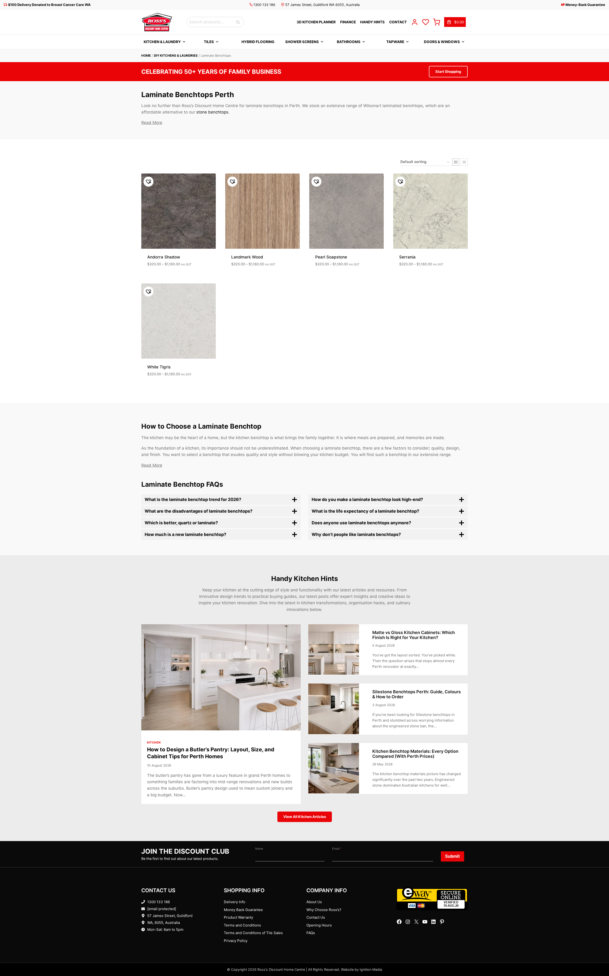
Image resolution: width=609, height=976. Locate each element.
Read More (151, 122)
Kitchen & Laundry (162, 42)
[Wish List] (425, 22)
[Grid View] (455, 162)
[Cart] (436, 22)
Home (146, 55)
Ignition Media (371, 969)
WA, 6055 (155, 922)
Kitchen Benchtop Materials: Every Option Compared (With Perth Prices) (415, 754)
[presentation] (221, 677)
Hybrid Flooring (257, 42)
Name (259, 848)
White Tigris (159, 367)
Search (239, 22)
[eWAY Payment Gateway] (432, 898)
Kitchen (154, 742)
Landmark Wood (247, 257)
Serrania (407, 257)
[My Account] (414, 22)
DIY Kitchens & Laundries (176, 55)
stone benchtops (212, 112)
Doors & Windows (442, 42)
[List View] (464, 162)
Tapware (395, 42)
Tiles (209, 42)
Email (336, 848)
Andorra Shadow (163, 257)
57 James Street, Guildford (169, 915)
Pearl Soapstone (331, 257)
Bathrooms (348, 42)
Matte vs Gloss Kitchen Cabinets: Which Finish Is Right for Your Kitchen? (413, 635)
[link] (455, 22)
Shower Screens (302, 42)
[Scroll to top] (597, 957)
